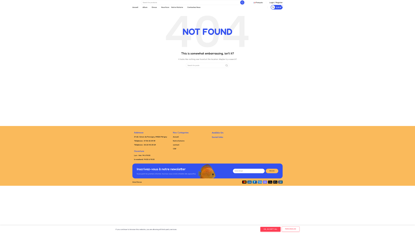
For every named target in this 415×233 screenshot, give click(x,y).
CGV (174, 149)
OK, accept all (270, 229)
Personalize (290, 229)
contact (176, 145)
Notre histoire (178, 141)
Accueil (176, 137)
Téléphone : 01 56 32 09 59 (144, 141)
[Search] (242, 2)
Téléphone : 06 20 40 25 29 (145, 145)
